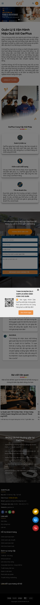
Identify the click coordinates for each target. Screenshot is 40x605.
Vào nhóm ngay (25, 312)
